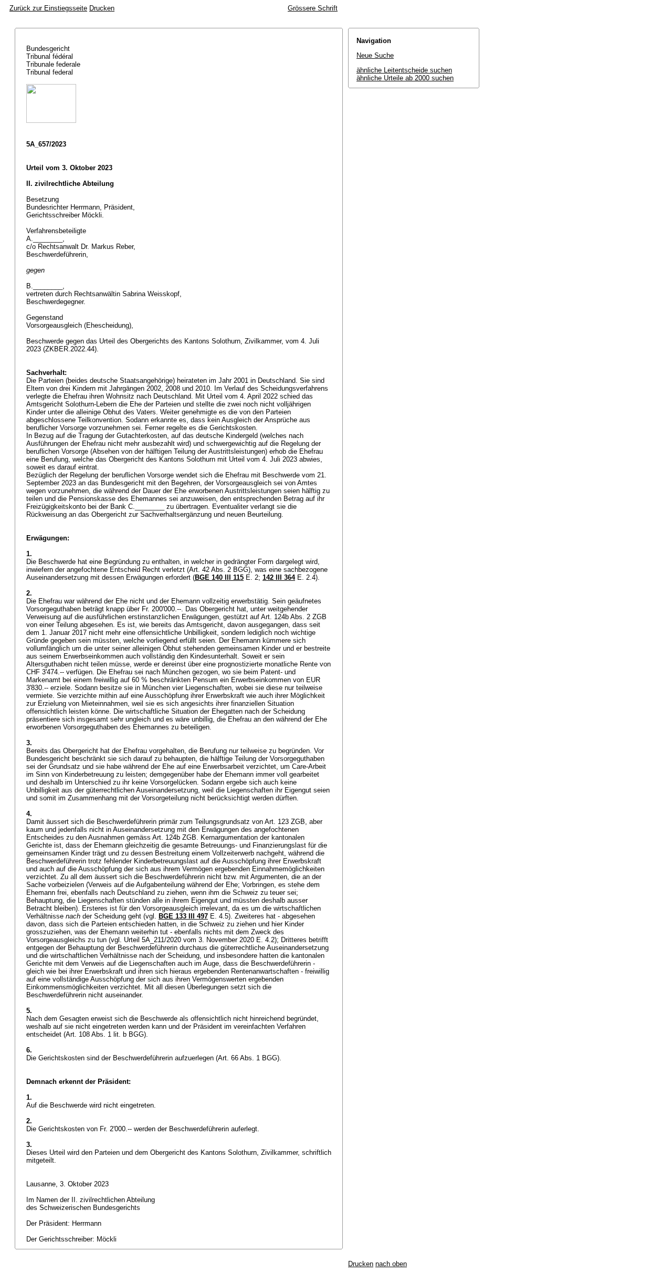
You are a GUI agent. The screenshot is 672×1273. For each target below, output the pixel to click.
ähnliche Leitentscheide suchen (404, 70)
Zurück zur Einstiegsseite (48, 8)
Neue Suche (375, 55)
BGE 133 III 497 (183, 916)
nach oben (391, 1264)
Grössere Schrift (313, 8)
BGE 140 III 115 (219, 577)
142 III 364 (278, 577)
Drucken (101, 8)
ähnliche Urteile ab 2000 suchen (405, 78)
